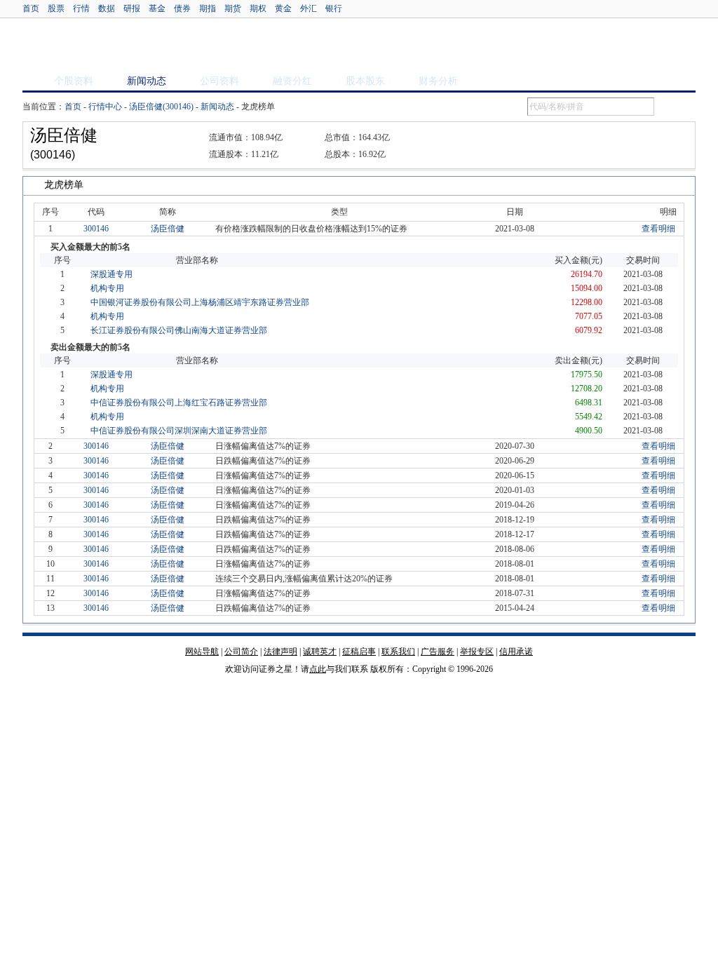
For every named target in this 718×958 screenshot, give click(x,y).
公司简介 (241, 651)
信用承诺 (516, 651)
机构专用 (107, 288)
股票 (56, 8)
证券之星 (73, 44)
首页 (30, 8)
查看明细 (658, 229)
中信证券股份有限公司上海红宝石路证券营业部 (178, 402)
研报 (131, 8)
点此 (317, 669)
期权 (258, 8)
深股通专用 (111, 274)
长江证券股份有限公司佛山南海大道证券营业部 (178, 330)
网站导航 (202, 651)
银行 (333, 8)
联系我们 (398, 651)
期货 (232, 8)
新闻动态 (217, 107)
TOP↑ (682, 664)
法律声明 (280, 651)
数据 (106, 8)
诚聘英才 (320, 651)
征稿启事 (359, 651)
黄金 (283, 8)
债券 (182, 8)
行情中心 (105, 107)
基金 (157, 8)
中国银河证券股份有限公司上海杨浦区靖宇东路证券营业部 (199, 302)
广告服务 (437, 651)
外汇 (308, 8)
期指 (207, 8)
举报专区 (477, 651)
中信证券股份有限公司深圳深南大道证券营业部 (178, 431)
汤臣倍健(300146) (161, 107)
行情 (81, 8)
